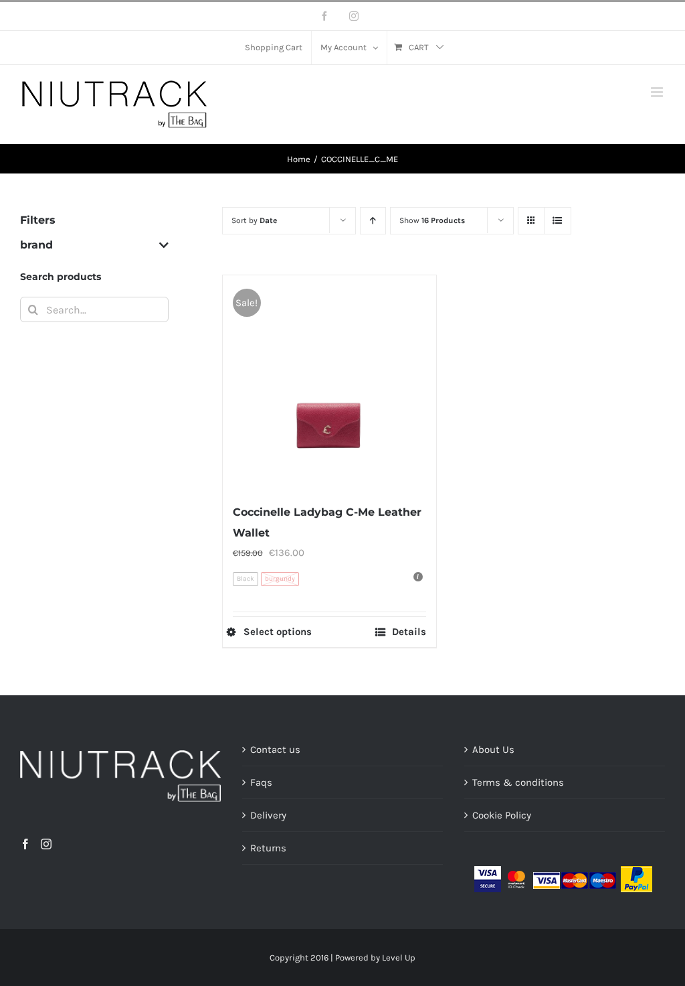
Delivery (268, 815)
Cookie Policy (501, 815)
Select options (277, 632)
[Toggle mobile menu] (658, 92)
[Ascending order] (373, 220)
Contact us (275, 750)
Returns (268, 848)
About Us (493, 750)
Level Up (398, 958)
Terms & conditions (518, 782)
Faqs (261, 782)
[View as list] (558, 221)
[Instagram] (46, 844)
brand (36, 244)
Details (409, 632)
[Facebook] (25, 844)
